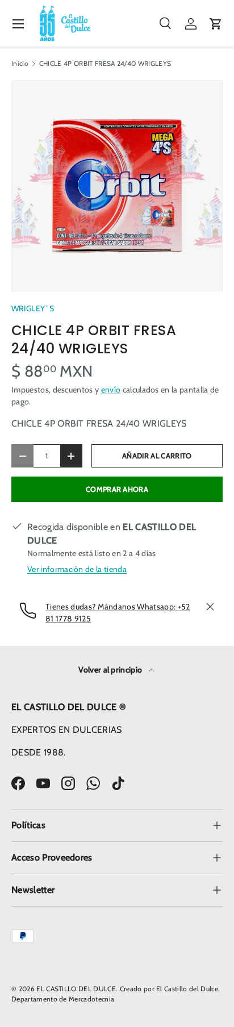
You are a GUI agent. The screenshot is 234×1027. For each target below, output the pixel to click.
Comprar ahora (117, 489)
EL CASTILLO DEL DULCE (76, 988)
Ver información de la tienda (77, 569)
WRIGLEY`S (32, 308)
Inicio (19, 63)
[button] (215, 23)
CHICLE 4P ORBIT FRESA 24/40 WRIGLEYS (105, 63)
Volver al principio (111, 670)
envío (111, 390)
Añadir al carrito (156, 456)
